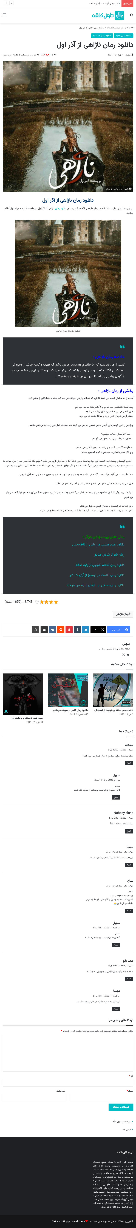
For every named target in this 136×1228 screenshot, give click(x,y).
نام (131, 1076)
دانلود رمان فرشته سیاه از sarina (104, 3)
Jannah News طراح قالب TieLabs (68, 1221)
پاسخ (129, 763)
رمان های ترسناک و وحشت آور (27, 718)
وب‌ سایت (60, 1091)
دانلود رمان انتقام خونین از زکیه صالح (100, 565)
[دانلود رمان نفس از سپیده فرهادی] (68, 690)
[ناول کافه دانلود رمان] (108, 15)
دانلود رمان (60, 209)
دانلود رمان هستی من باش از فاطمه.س (98, 544)
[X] (123, 655)
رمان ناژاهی (122, 614)
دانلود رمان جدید (123, 36)
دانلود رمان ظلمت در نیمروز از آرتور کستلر (97, 575)
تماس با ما (127, 1129)
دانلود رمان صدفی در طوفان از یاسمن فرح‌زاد (95, 585)
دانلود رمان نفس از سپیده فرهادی (70, 710)
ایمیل (130, 1091)
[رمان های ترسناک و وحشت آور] (23, 694)
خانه (129, 28)
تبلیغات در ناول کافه (122, 1122)
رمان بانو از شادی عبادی (109, 554)
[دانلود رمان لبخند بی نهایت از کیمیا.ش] (113, 690)
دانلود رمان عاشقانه (115, 28)
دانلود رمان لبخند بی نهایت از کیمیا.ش (113, 710)
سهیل (128, 55)
